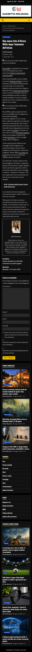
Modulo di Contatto (8, 490)
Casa (4, 461)
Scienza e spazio (7, 476)
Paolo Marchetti (8, 396)
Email (5, 319)
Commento (7, 286)
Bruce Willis (6, 68)
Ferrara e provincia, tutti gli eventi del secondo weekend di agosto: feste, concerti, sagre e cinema (14, 391)
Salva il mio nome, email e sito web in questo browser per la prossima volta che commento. (16, 335)
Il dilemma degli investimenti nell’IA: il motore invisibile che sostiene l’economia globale (16, 639)
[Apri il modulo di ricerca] (29, 20)
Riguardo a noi (7, 502)
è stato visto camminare (21, 91)
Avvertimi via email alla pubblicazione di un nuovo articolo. (15, 352)
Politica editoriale (7, 513)
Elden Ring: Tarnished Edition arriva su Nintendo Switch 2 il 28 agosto (15, 420)
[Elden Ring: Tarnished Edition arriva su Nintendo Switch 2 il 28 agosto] (16, 408)
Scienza (6, 543)
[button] (3, 20)
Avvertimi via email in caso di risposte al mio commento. (15, 343)
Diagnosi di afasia (15, 81)
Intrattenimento (7, 487)
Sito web (5, 326)
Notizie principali (7, 465)
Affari (4, 472)
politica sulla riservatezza (10, 517)
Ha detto (15, 130)
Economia (6, 632)
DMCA (4, 509)
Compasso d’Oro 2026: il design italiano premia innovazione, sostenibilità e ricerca (16, 448)
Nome (5, 312)
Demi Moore (11, 137)
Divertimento (6, 37)
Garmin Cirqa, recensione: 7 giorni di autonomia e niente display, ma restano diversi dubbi (15, 609)
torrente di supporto (22, 133)
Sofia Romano (8, 52)
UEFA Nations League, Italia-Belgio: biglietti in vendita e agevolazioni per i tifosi (15, 579)
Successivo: (11, 268)
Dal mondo (5, 468)
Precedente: (13, 261)
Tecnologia (5, 479)
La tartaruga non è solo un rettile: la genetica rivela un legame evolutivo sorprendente (14, 550)
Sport (4, 483)
